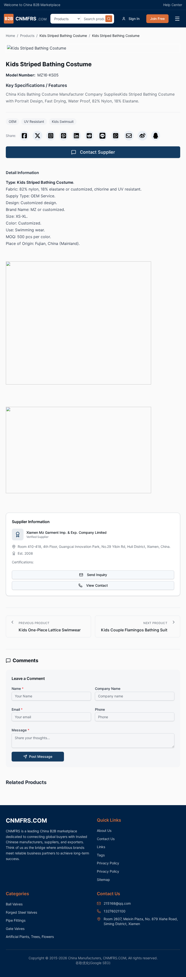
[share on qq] (155, 136)
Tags (101, 855)
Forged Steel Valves (21, 912)
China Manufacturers (84, 958)
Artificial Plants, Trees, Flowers (30, 937)
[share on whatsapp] (115, 136)
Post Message (40, 756)
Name (17, 688)
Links (101, 847)
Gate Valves (15, 929)
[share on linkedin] (76, 136)
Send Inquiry (97, 575)
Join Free (157, 19)
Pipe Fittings (15, 920)
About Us (104, 830)
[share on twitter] (37, 136)
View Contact (97, 585)
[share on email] (129, 136)
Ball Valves (14, 904)
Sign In (134, 19)
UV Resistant (34, 121)
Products (27, 35)
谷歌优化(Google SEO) (93, 963)
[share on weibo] (142, 136)
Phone (100, 709)
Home (10, 35)
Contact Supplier (97, 152)
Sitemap (103, 879)
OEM (12, 121)
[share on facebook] (24, 136)
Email (17, 709)
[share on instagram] (50, 136)
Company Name (107, 688)
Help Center (172, 5)
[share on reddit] (89, 136)
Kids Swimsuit (63, 121)
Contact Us (106, 839)
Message (20, 730)
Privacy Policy (108, 863)
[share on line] (102, 136)
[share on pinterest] (63, 136)
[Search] (108, 18)
